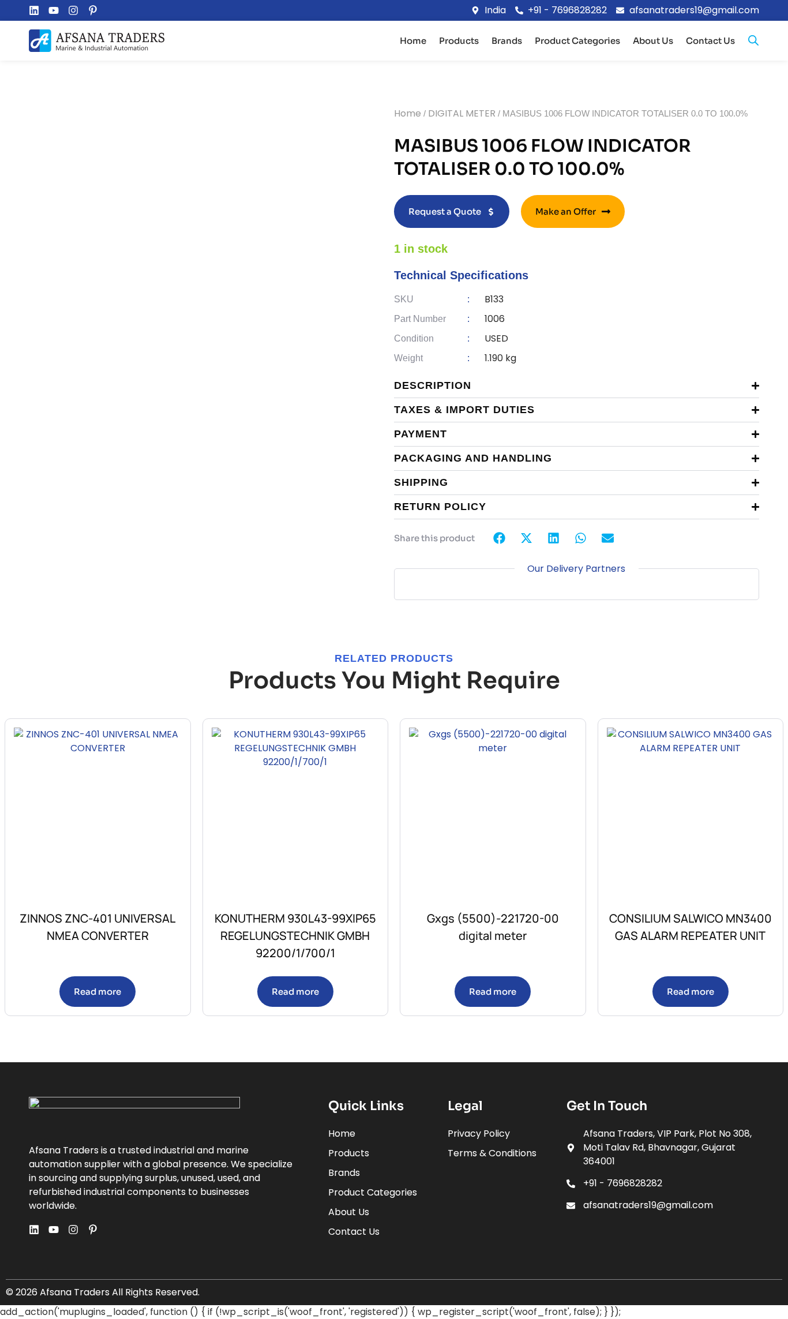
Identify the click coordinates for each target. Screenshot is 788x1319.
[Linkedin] (34, 10)
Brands (506, 40)
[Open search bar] (753, 40)
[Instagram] (73, 10)
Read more (97, 991)
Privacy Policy (479, 1133)
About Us (653, 40)
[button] (499, 538)
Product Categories (577, 40)
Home (413, 40)
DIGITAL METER (462, 113)
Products (459, 40)
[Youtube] (53, 10)
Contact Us (710, 40)
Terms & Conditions (492, 1153)
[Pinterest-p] (93, 10)
